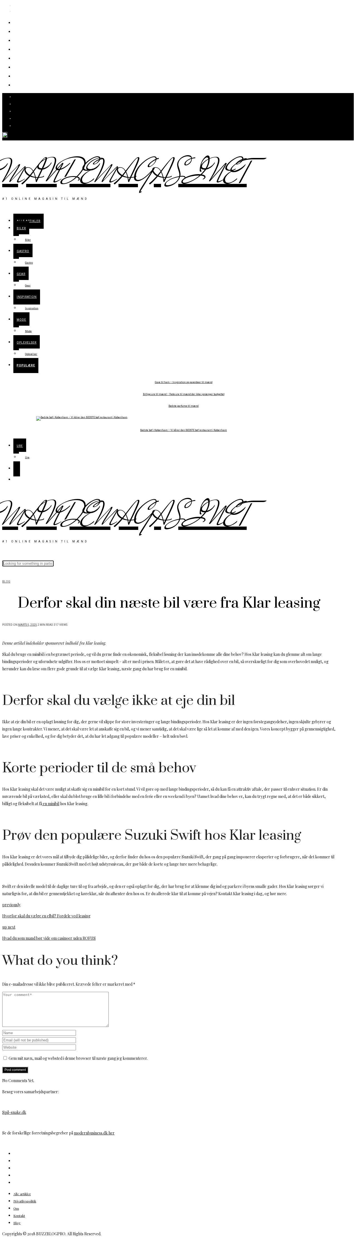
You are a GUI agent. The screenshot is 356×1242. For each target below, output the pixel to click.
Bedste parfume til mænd (184, 406)
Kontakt (19, 1215)
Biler (21, 31)
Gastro (23, 40)
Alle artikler (31, 22)
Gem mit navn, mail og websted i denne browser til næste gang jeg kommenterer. (78, 1058)
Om (16, 1208)
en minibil (50, 803)
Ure (19, 84)
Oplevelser (30, 75)
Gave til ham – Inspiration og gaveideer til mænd (183, 382)
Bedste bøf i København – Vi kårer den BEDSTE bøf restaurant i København (183, 430)
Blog (6, 582)
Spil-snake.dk (14, 1112)
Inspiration (30, 57)
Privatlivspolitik (24, 1201)
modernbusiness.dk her (94, 1133)
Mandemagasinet (124, 174)
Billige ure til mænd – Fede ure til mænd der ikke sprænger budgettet (183, 394)
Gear (21, 49)
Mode (22, 66)
